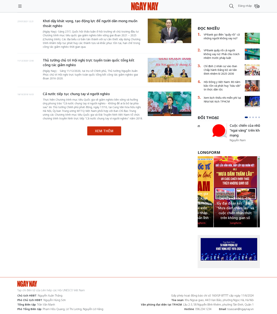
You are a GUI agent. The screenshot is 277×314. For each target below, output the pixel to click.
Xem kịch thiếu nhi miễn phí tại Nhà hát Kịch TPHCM (222, 99)
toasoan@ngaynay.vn (240, 309)
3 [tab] (253, 117)
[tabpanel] (229, 132)
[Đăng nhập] (257, 6)
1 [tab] (246, 117)
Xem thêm (104, 131)
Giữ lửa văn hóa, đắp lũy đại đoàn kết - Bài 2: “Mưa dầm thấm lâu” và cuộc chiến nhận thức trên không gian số (219, 208)
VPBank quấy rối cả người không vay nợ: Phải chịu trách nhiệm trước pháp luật (222, 54)
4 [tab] (256, 117)
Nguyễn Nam (224, 140)
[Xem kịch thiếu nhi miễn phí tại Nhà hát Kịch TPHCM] (252, 101)
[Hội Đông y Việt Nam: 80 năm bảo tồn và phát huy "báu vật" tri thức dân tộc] (252, 85)
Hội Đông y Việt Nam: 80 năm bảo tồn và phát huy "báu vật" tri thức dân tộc (222, 85)
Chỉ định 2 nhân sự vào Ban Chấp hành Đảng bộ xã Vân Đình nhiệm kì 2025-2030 (220, 69)
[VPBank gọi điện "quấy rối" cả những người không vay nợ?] (252, 38)
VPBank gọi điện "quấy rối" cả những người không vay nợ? (222, 36)
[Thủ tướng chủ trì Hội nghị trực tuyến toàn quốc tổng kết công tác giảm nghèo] (169, 70)
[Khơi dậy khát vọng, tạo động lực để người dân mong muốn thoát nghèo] (169, 31)
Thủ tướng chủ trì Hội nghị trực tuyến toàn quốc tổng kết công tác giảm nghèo (88, 62)
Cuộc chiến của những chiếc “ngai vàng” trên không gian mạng (237, 130)
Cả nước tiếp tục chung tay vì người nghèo (76, 94)
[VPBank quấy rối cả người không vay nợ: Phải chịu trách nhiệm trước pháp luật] (252, 54)
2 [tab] (250, 117)
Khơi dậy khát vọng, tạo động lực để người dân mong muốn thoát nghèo (90, 23)
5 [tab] (259, 117)
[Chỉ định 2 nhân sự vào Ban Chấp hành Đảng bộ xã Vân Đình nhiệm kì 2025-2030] (252, 70)
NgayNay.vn (144, 6)
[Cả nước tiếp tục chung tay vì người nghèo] (169, 104)
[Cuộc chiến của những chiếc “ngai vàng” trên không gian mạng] (205, 130)
